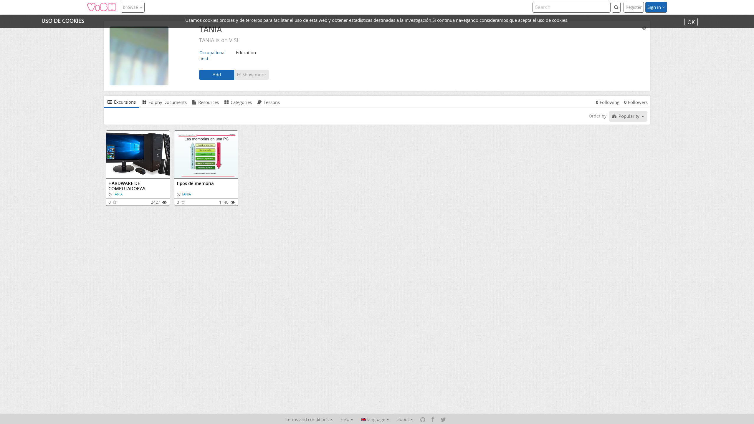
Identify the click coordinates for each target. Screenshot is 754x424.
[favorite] (115, 202)
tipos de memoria (195, 183)
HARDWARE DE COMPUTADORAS (126, 185)
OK (691, 21)
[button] (251, 75)
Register (634, 7)
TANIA (118, 194)
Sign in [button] (654, 7)
